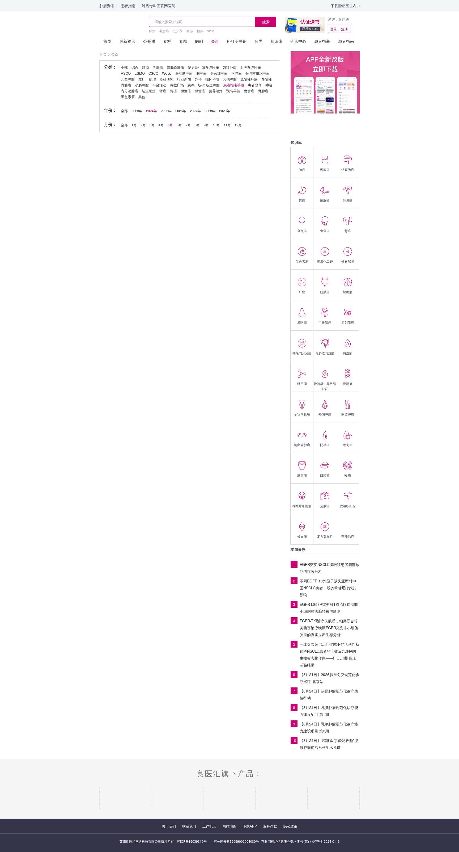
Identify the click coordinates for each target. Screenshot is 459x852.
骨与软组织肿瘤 (257, 73)
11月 (227, 124)
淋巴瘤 (302, 383)
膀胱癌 (325, 291)
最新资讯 (127, 41)
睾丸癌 (347, 444)
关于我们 (169, 826)
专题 (183, 41)
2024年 (151, 110)
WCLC (167, 73)
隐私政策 (290, 826)
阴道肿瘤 (347, 414)
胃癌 (302, 200)
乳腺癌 (164, 30)
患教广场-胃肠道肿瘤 (204, 84)
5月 (170, 124)
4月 (161, 124)
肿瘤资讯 (106, 5)
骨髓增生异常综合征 (325, 386)
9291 (211, 30)
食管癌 (249, 90)
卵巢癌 (347, 200)
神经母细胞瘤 (302, 505)
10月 (216, 124)
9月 (206, 124)
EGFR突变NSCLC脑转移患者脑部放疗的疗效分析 (329, 568)
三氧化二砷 (325, 261)
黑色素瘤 (302, 261)
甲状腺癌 (324, 322)
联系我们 (189, 826)
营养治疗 (347, 536)
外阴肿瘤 (324, 414)
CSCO (153, 73)
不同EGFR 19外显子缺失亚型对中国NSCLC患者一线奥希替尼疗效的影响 (328, 587)
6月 (179, 124)
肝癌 (302, 291)
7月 (188, 124)
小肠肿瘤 (142, 84)
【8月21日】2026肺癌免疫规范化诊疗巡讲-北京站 (329, 678)
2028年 (210, 110)
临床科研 (212, 79)
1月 (134, 124)
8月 (197, 124)
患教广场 (177, 84)
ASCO (126, 73)
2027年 (195, 110)
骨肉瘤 (302, 536)
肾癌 (348, 230)
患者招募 (322, 41)
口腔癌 (325, 475)
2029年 (224, 110)
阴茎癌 (325, 444)
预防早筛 (233, 90)
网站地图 (229, 826)
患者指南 (128, 5)
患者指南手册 (233, 84)
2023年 (136, 110)
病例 (199, 41)
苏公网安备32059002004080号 (236, 841)
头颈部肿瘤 (219, 73)
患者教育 (255, 84)
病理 (152, 79)
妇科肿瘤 (229, 67)
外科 (198, 79)
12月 (238, 124)
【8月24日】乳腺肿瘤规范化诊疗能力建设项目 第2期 (329, 727)
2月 (143, 124)
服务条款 (270, 826)
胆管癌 (200, 90)
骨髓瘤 (347, 383)
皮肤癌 (325, 505)
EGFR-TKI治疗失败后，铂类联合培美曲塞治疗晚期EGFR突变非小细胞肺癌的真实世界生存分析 (329, 627)
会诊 (189, 30)
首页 (107, 41)
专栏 (167, 41)
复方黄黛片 (325, 536)
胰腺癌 (325, 200)
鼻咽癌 (302, 322)
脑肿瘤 (347, 291)
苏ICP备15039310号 (192, 841)
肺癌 (152, 30)
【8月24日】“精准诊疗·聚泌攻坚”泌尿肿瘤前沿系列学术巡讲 (329, 744)
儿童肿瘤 (128, 79)
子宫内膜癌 (302, 414)
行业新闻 (184, 79)
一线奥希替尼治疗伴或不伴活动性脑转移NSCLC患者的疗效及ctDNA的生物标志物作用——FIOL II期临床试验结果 (329, 654)
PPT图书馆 (236, 41)
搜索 (266, 21)
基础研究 (166, 79)
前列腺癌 (347, 322)
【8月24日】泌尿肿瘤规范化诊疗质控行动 (329, 694)
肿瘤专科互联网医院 (158, 5)
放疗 (141, 79)
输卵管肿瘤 (302, 444)
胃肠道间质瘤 (324, 353)
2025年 (166, 110)
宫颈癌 (302, 230)
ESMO (139, 73)
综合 (134, 67)
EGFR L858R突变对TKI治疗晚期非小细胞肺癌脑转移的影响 (329, 608)
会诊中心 (298, 41)
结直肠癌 (347, 169)
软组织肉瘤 (348, 505)
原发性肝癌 (249, 79)
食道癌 (325, 230)
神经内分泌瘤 (302, 353)
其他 (141, 96)
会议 (215, 41)
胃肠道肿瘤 (175, 67)
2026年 (180, 110)
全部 (124, 67)
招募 (200, 30)
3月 (152, 124)
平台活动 (159, 84)
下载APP (250, 826)
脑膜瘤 (302, 475)
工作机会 (209, 826)
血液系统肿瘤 (250, 67)
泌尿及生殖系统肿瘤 (203, 67)
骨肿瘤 (263, 90)
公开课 (177, 30)
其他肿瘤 (230, 79)
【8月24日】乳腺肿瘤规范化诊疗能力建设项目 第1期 (329, 711)
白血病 (347, 353)
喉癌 (348, 475)
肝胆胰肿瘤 (184, 73)
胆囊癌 (186, 90)
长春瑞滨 (347, 261)
